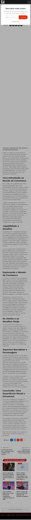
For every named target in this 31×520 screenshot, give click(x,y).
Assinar (23, 17)
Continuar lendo (15, 21)
